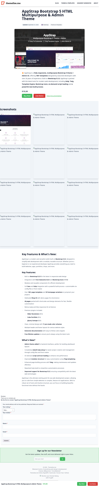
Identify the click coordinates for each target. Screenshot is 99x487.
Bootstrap (45, 24)
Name (5, 423)
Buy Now (27, 96)
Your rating (7, 407)
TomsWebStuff (56, 471)
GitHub (67, 473)
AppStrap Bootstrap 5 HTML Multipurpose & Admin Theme (47, 15)
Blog (57, 3)
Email (5, 432)
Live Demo (39, 96)
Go (62, 459)
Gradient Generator (84, 3)
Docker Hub (60, 473)
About (96, 3)
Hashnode (52, 473)
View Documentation (54, 96)
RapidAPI (45, 473)
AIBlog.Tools (47, 471)
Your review (7, 413)
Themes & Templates (68, 3)
